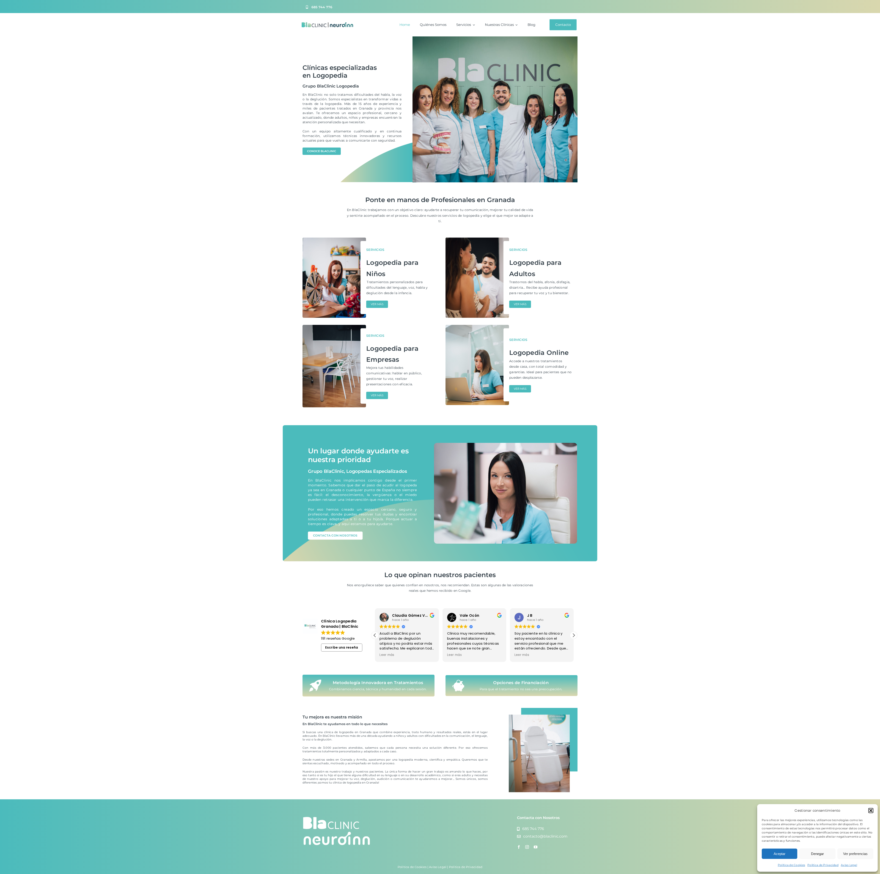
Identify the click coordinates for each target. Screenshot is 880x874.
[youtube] (535, 847)
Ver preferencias (855, 854)
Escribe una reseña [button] (341, 647)
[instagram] (527, 847)
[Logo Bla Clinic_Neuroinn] (327, 23)
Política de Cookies (791, 865)
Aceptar (779, 854)
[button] (871, 810)
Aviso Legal (849, 865)
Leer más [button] (387, 655)
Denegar (817, 854)
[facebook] (519, 847)
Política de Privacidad (823, 865)
